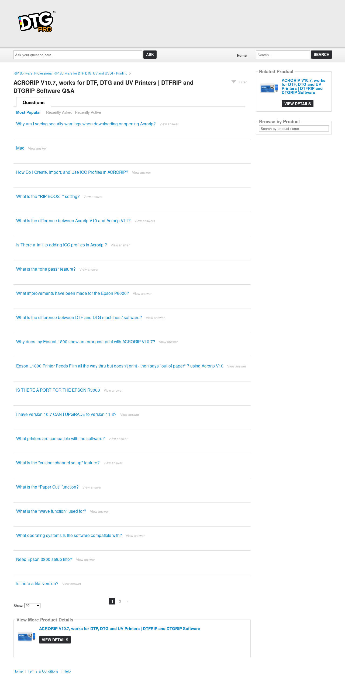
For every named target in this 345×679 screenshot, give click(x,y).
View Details (55, 639)
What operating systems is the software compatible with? (69, 535)
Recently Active (88, 112)
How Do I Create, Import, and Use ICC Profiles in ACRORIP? (72, 172)
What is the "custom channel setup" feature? (58, 462)
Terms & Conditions (43, 671)
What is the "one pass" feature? (46, 269)
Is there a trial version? (37, 583)
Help (67, 671)
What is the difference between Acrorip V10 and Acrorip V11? (73, 220)
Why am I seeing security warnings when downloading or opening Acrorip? (86, 123)
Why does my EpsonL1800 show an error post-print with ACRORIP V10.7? (85, 341)
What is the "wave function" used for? (51, 511)
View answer (169, 124)
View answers (144, 220)
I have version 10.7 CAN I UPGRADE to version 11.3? (66, 414)
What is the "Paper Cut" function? (47, 487)
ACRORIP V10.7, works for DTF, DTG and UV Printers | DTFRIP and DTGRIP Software (119, 628)
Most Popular (28, 112)
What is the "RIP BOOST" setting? (48, 196)
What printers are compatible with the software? (60, 438)
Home (242, 55)
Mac (20, 148)
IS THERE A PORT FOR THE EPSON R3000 (58, 390)
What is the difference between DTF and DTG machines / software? (79, 317)
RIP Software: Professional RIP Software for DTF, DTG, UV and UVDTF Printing (70, 73)
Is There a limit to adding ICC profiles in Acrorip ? (61, 244)
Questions (33, 102)
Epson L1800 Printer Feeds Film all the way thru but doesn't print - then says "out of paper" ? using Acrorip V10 (119, 366)
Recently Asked (59, 112)
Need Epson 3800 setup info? (44, 559)
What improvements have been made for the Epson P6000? (72, 293)
